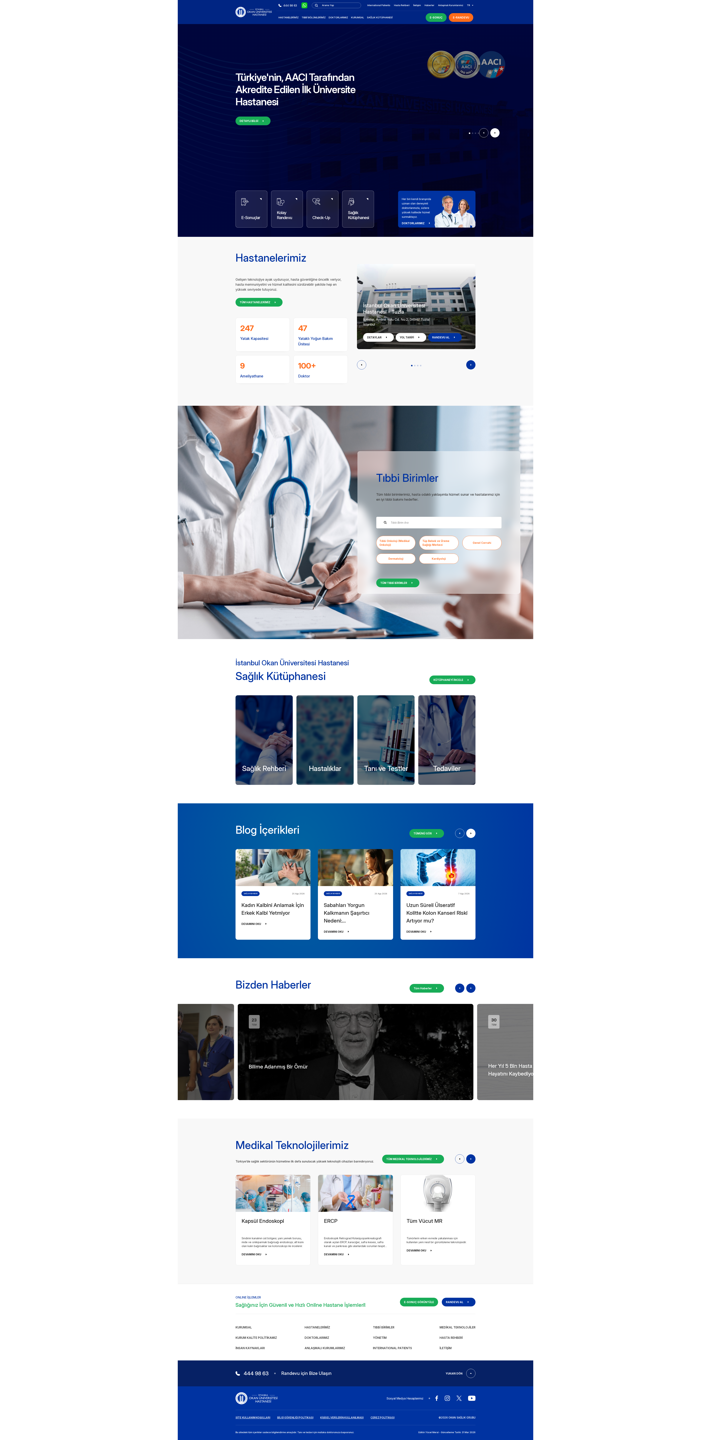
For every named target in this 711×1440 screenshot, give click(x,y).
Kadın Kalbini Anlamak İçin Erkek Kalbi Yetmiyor (272, 909)
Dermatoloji (395, 558)
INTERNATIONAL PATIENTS (392, 1348)
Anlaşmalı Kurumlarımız (450, 5)
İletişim (417, 5)
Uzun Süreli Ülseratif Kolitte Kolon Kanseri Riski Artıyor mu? (437, 913)
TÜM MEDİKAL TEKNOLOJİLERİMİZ (409, 1159)
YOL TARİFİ (407, 337)
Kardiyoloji (439, 558)
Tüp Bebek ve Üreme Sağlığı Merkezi (435, 542)
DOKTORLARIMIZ (413, 223)
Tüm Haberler (423, 988)
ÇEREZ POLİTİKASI (382, 1417)
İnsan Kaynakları (250, 1348)
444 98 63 (290, 5)
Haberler (429, 5)
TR (468, 5)
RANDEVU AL (441, 337)
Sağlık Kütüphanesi (380, 17)
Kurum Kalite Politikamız (256, 1338)
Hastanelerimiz (288, 17)
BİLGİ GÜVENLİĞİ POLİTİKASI (295, 1417)
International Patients (378, 5)
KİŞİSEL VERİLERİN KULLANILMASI (342, 1417)
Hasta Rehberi (402, 5)
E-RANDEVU (461, 17)
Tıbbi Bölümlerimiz (314, 17)
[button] (469, 133)
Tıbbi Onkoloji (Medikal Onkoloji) (394, 542)
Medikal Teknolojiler (457, 1327)
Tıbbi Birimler (383, 1327)
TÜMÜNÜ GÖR (422, 833)
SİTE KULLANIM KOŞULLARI (253, 1417)
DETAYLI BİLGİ (249, 120)
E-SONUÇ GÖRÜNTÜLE (419, 1302)
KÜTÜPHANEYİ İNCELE (448, 679)
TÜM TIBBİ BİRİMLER (393, 582)
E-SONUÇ (436, 17)
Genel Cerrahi (482, 542)
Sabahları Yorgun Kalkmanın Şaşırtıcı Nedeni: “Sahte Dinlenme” (346, 913)
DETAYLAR (374, 337)
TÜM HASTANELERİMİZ (255, 302)
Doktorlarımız (338, 17)
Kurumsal (357, 17)
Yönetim (380, 1338)
